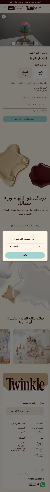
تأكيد (25, 255)
